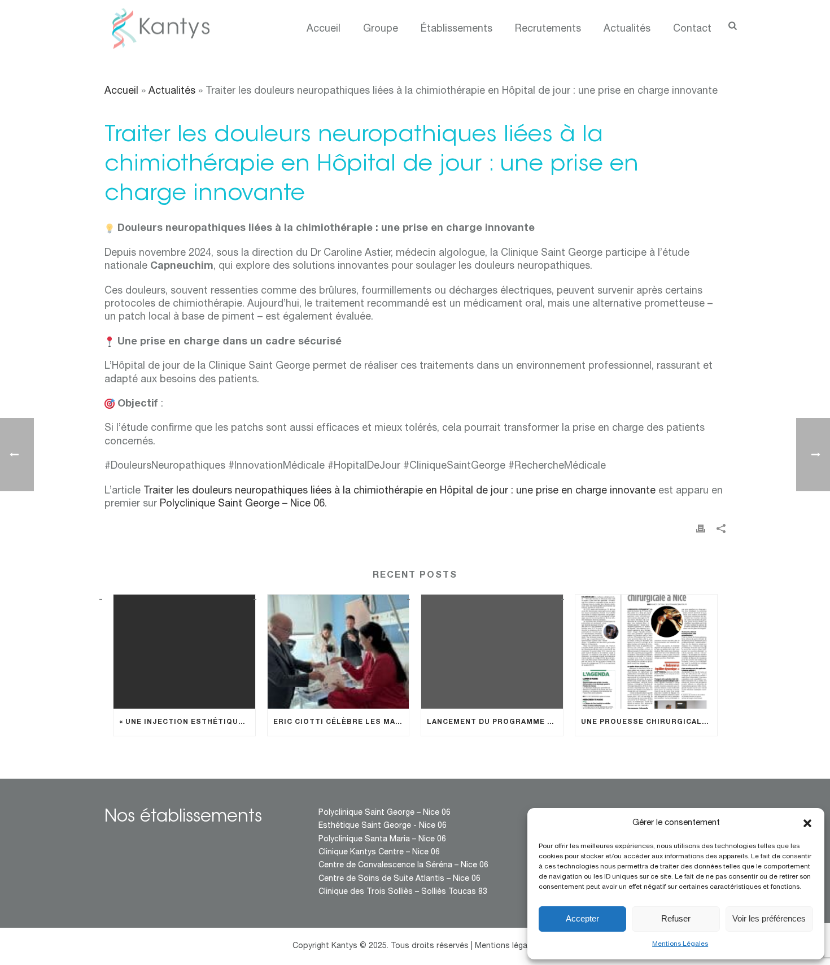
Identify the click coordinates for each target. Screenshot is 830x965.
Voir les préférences (769, 918)
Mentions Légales (680, 944)
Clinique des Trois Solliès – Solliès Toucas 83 (402, 892)
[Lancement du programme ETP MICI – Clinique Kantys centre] (492, 651)
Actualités (627, 29)
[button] (807, 823)
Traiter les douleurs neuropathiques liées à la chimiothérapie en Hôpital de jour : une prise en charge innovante (399, 491)
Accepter (582, 918)
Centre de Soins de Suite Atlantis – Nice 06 (399, 879)
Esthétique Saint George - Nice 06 (382, 826)
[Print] (700, 529)
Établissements (456, 29)
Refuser (676, 918)
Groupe (380, 29)
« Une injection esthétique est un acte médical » (187, 722)
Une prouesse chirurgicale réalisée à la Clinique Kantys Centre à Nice (649, 722)
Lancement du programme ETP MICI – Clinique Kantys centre (495, 722)
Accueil (323, 29)
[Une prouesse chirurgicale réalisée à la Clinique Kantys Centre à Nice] (646, 651)
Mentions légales (506, 946)
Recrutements (548, 29)
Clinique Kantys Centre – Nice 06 (379, 853)
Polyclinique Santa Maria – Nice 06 (382, 840)
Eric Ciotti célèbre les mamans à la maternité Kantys (341, 722)
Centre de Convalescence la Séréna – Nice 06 (403, 866)
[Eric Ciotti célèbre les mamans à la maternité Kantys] (338, 651)
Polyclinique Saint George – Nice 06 (242, 504)
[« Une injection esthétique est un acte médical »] (184, 651)
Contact (692, 29)
